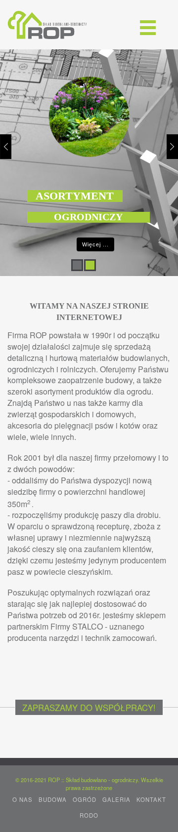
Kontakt (151, 799)
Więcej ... (95, 244)
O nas (22, 799)
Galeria (116, 799)
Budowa (53, 799)
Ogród (84, 799)
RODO (89, 815)
